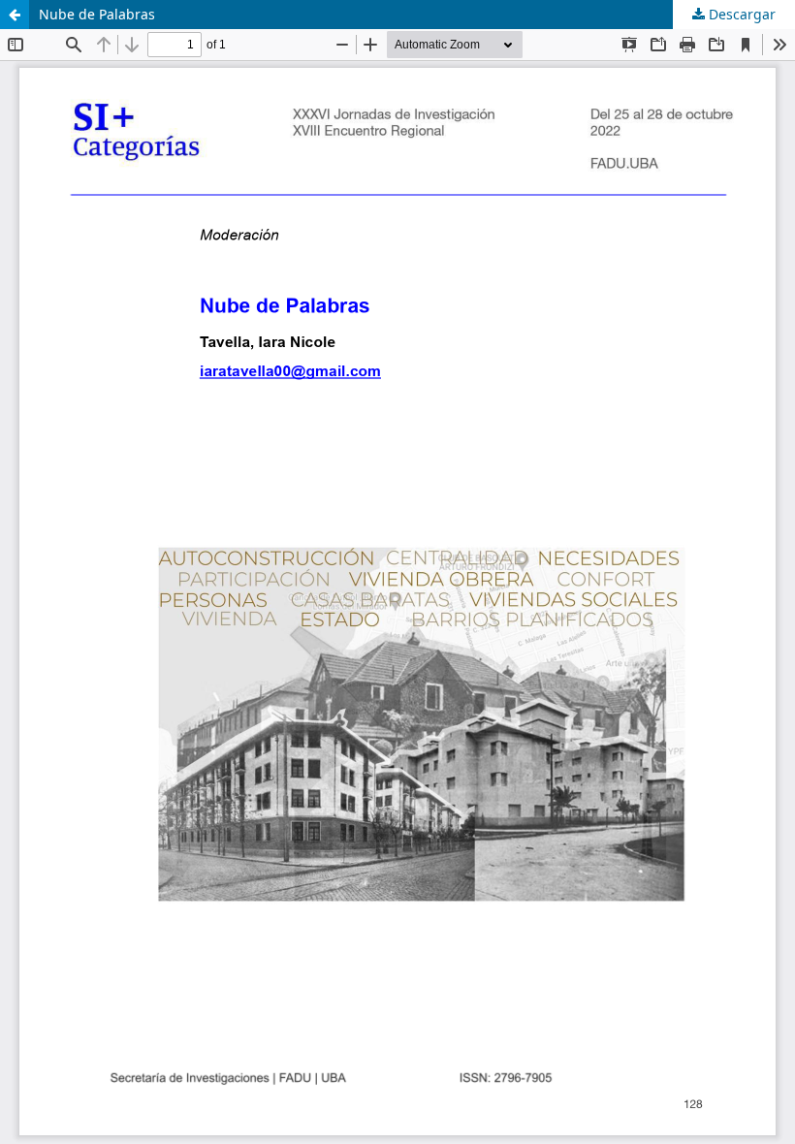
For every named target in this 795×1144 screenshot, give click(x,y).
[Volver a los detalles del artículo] (14, 14)
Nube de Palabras (97, 14)
